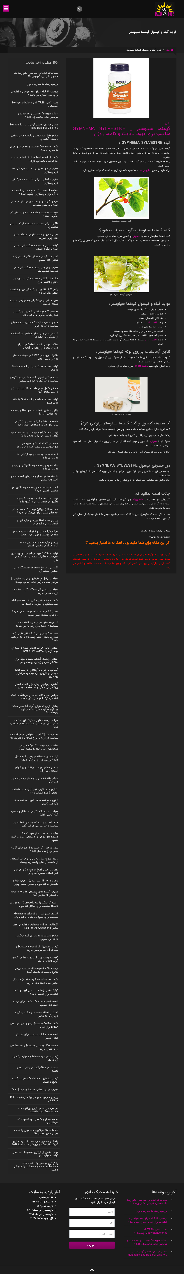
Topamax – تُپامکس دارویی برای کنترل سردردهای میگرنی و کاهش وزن (35, 313)
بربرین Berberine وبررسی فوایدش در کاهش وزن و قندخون (37, 522)
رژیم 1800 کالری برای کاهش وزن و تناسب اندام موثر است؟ (34, 291)
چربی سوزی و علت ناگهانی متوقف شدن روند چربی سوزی (35, 236)
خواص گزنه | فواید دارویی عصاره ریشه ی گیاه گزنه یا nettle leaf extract (35, 649)
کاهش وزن (151, 340)
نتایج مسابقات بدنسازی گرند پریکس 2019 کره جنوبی (37, 937)
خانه (168, 50)
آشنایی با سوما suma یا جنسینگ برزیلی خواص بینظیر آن (35, 569)
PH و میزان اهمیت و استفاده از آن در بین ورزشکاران (34, 225)
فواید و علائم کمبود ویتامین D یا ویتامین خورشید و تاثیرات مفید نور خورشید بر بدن (34, 556)
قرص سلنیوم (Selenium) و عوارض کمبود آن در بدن (35, 1058)
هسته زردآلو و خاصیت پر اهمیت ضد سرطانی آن (37, 1121)
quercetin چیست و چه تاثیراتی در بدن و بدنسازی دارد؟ (35, 467)
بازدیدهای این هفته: (43, 1210)
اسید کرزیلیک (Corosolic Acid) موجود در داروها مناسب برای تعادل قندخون (34, 904)
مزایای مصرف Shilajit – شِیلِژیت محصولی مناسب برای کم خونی (34, 324)
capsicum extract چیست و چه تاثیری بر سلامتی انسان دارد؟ (35, 489)
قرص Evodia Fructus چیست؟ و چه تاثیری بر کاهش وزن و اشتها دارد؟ (37, 500)
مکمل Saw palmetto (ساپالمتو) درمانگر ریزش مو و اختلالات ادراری (35, 981)
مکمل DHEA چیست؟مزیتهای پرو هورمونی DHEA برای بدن (34, 1025)
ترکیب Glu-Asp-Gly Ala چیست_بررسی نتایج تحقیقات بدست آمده (36, 970)
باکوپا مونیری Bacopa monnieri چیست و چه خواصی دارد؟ (34, 412)
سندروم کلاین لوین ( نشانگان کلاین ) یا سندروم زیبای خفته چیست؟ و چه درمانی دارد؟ (34, 637)
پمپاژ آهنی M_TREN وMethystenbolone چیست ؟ (35, 104)
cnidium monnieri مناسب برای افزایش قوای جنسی (36, 1036)
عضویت (92, 1245)
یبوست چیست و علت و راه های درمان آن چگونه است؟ (34, 214)
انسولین (154, 441)
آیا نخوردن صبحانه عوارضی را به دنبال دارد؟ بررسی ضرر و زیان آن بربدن (36, 758)
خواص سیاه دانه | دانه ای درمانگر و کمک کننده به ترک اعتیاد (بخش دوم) (34, 697)
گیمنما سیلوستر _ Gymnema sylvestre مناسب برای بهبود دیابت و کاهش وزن (121, 131)
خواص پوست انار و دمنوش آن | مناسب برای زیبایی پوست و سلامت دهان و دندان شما (34, 723)
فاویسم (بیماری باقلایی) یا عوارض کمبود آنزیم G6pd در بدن (34, 959)
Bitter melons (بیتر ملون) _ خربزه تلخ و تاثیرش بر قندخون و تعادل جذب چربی (35, 882)
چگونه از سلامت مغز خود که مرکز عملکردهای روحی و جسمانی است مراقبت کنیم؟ (34, 836)
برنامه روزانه (138, 499)
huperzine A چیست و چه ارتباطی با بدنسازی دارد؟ (37, 456)
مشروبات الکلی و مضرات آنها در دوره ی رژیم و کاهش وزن (35, 280)
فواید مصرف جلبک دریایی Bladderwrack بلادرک (35, 368)
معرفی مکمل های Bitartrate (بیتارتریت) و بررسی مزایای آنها (34, 390)
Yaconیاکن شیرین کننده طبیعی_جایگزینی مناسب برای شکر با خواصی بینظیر (34, 379)
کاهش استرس (150, 322)
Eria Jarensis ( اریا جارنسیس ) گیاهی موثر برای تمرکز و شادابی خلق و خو (36, 423)
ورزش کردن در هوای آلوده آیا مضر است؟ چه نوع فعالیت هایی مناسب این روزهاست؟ (35, 709)
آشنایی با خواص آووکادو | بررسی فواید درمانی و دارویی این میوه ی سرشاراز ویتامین (36, 673)
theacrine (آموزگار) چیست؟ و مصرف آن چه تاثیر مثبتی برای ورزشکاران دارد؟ (35, 511)
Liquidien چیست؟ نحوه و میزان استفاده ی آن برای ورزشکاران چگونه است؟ (35, 192)
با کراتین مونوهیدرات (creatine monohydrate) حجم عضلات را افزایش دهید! (36, 1166)
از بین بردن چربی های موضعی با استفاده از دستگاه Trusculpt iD (34, 335)
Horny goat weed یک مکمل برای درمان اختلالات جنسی (35, 1003)
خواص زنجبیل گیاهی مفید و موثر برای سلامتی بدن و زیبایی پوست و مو (36, 660)
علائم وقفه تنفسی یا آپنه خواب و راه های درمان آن (35, 780)
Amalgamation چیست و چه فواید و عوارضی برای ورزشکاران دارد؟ (38, 115)
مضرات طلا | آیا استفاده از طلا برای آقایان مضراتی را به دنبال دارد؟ (34, 849)
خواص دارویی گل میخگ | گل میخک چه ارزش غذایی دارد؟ (35, 591)
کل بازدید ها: (46, 1218)
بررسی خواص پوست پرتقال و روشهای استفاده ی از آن (36, 769)
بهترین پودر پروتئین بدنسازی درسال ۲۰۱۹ (35, 1089)
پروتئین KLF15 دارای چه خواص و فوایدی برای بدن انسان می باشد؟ (34, 93)
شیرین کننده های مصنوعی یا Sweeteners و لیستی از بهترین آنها (34, 893)
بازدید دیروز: (47, 1206)
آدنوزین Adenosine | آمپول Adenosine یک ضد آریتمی (36, 802)
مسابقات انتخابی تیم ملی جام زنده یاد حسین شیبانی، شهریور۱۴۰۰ (35, 74)
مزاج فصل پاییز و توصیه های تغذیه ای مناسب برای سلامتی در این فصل (35, 824)
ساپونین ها (145, 170)
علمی (167, 123)
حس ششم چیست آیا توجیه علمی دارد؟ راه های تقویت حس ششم (35, 613)
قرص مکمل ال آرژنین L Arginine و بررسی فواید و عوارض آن (35, 1154)
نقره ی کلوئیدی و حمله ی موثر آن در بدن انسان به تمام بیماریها (34, 203)
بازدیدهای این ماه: (43, 1214)
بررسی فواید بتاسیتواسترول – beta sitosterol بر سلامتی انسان (38, 544)
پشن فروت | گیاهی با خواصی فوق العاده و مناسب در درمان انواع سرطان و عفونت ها (34, 736)
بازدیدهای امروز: (45, 1202)
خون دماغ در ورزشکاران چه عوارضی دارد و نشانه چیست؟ (34, 302)
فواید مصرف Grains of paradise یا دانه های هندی (35, 401)
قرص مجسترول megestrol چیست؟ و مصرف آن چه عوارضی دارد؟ (37, 948)
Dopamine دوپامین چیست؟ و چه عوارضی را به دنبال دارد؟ (34, 1047)
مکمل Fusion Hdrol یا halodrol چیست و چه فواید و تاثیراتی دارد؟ (34, 159)
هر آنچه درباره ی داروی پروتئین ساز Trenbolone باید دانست (38, 1110)
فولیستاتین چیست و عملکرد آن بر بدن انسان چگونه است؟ (36, 247)
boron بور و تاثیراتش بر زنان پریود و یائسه (37, 1069)
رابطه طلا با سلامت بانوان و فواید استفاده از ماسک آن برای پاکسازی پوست (34, 860)
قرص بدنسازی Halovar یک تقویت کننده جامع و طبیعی (35, 1080)
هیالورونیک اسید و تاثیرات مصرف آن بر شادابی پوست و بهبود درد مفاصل (35, 533)
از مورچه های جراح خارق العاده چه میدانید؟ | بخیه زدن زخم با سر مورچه (37, 624)
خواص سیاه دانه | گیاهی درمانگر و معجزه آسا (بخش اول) (34, 813)
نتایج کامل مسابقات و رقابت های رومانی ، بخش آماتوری (34, 137)
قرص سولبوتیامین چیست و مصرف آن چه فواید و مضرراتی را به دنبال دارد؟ (34, 434)
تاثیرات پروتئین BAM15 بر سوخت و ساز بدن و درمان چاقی (35, 357)
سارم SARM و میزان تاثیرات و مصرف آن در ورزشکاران (35, 181)
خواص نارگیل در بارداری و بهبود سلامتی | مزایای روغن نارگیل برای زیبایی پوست (34, 580)
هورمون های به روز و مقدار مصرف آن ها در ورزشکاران (35, 170)
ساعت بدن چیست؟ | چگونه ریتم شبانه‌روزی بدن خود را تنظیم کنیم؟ (38, 747)
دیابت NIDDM (141, 366)
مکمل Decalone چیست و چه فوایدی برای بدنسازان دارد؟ (34, 148)
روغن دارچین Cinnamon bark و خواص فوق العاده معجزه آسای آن (36, 871)
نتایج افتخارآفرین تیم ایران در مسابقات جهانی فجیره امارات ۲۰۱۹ (35, 791)
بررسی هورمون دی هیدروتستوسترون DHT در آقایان (34, 1099)
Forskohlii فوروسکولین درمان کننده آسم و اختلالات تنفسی (34, 478)
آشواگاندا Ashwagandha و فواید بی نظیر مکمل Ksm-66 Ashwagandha (35, 926)
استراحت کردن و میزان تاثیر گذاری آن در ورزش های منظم (35, 258)
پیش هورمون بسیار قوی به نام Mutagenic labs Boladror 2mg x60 (34, 126)
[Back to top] (92, 1270)
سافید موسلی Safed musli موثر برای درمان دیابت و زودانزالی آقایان (37, 346)
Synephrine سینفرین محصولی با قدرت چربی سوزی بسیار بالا (36, 1132)
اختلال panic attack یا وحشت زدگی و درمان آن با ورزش (36, 1014)
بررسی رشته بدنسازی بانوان (42, 84)
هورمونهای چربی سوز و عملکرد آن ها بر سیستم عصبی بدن (36, 269)
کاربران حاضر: (46, 1197)
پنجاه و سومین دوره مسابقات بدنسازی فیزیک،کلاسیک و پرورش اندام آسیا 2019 (35, 1143)
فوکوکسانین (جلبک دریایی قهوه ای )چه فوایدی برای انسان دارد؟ (35, 992)
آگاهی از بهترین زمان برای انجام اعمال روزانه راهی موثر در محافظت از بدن (36, 686)
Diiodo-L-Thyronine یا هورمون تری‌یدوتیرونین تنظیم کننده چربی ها (37, 445)
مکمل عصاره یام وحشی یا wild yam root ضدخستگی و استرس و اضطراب (35, 602)
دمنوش (136, 236)
